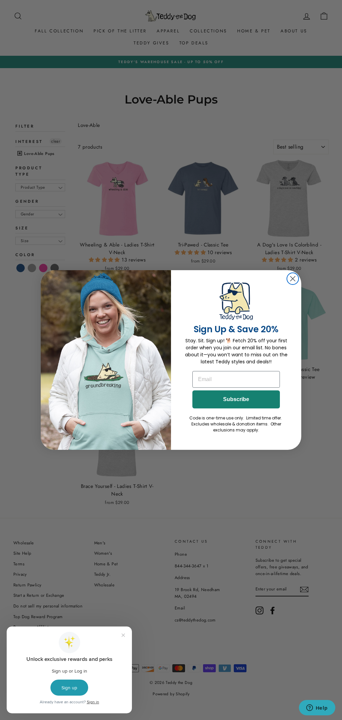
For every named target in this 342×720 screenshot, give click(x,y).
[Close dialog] (293, 279)
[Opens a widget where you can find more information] (317, 708)
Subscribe (236, 399)
